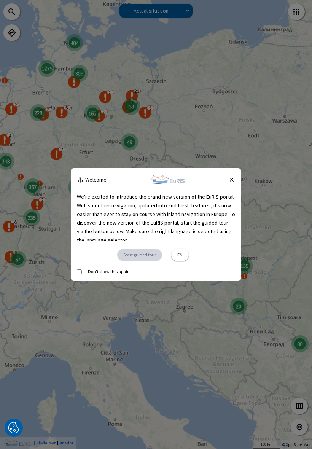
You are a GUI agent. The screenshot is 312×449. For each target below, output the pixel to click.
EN (180, 255)
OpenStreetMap (298, 444)
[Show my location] (299, 427)
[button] (14, 428)
